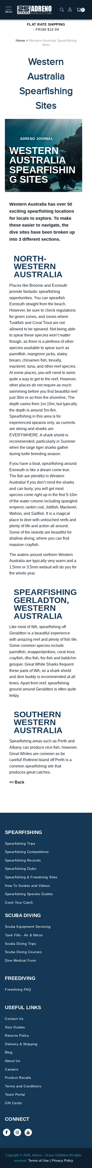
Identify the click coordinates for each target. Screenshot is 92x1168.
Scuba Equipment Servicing (28, 927)
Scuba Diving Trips (20, 944)
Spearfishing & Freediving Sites (31, 877)
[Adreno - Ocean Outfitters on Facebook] (6, 1132)
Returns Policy (17, 1035)
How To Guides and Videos (27, 886)
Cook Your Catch (19, 902)
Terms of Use (38, 1160)
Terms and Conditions (23, 1086)
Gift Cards (13, 1103)
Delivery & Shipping (21, 1044)
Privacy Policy (62, 1160)
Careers (11, 1069)
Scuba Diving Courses (23, 952)
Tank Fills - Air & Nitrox (24, 935)
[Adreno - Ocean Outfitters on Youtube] (28, 1132)
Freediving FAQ (18, 989)
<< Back (16, 782)
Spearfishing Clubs (20, 869)
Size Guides (15, 1027)
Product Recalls (18, 1078)
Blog (8, 1052)
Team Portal (15, 1094)
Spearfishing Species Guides (29, 894)
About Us (12, 1061)
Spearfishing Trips (20, 843)
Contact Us (14, 1019)
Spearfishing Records (23, 860)
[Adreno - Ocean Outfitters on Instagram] (17, 1132)
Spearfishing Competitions (27, 852)
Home (20, 40)
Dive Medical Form (20, 960)
